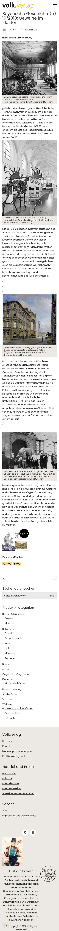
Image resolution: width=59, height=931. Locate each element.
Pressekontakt (10, 783)
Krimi (7, 643)
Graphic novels (13, 638)
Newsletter (31, 29)
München (10, 623)
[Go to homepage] (18, 5)
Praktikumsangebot (13, 756)
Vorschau (7, 699)
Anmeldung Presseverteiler (18, 793)
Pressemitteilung (12, 788)
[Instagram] (33, 832)
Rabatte (7, 778)
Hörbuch (10, 718)
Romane (10, 658)
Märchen (10, 653)
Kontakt (7, 746)
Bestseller (8, 664)
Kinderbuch (8, 679)
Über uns (7, 741)
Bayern (9, 618)
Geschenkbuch (13, 713)
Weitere (7, 704)
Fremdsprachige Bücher (19, 708)
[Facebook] (25, 832)
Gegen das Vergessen (15, 674)
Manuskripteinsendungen (17, 751)
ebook (6, 669)
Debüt (8, 633)
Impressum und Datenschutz (19, 815)
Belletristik (8, 629)
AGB (4, 810)
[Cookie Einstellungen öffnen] (5, 927)
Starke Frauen (10, 694)
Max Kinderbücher (15, 683)
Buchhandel (9, 773)
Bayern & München (13, 614)
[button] (55, 6)
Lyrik (7, 648)
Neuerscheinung (11, 689)
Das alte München (12, 557)
